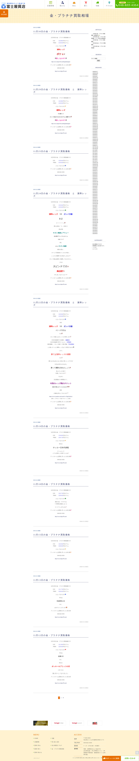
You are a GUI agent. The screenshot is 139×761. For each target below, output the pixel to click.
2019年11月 (95, 126)
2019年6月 (95, 132)
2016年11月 (95, 164)
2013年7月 (95, 227)
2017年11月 (95, 148)
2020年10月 (95, 109)
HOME (36, 738)
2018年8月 (95, 142)
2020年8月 (95, 112)
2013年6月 (95, 228)
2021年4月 (95, 99)
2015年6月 (95, 191)
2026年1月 (95, 71)
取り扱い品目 (55, 742)
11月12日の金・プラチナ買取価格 (51, 635)
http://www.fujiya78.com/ (61, 71)
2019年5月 (95, 134)
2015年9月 (95, 186)
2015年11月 (95, 183)
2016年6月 (95, 172)
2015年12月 (95, 181)
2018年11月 (95, 140)
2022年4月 (95, 92)
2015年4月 (95, 194)
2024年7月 (95, 82)
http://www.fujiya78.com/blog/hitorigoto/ (60, 61)
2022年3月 (95, 93)
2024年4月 (95, 87)
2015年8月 (95, 187)
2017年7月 (95, 151)
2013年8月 (95, 225)
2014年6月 (95, 210)
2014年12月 (95, 200)
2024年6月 (95, 84)
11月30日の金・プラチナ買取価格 (51, 31)
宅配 (53, 738)
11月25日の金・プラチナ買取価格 (51, 151)
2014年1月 (95, 217)
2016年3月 (95, 176)
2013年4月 (95, 232)
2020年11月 (95, 107)
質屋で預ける (38, 752)
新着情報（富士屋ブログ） (99, 245)
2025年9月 (95, 74)
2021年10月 (95, 95)
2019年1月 (95, 137)
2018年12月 (95, 139)
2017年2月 (95, 159)
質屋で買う (37, 749)
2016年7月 (95, 170)
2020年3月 (95, 120)
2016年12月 (95, 162)
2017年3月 (95, 158)
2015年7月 (95, 189)
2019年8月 (95, 131)
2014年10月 (95, 203)
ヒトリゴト (95, 249)
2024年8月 (95, 81)
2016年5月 (95, 173)
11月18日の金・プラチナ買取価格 (51, 484)
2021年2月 (95, 103)
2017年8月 (95, 150)
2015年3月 (95, 195)
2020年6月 (95, 115)
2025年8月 (95, 76)
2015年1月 (95, 199)
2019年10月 (95, 128)
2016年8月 (95, 169)
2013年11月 (95, 221)
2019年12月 (95, 125)
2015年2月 (95, 197)
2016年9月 (95, 167)
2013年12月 (95, 219)
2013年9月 (95, 224)
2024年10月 (95, 77)
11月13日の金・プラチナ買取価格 (51, 580)
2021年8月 (95, 96)
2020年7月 (95, 114)
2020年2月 (95, 121)
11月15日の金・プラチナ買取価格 (51, 535)
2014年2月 (95, 216)
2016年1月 (95, 180)
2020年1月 (95, 123)
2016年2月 (95, 178)
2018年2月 (95, 143)
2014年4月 (95, 213)
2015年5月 (95, 192)
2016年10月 (95, 165)
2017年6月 (95, 153)
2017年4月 (95, 156)
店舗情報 (36, 742)
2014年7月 (95, 208)
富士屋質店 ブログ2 (97, 244)
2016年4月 (95, 175)
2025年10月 (95, 73)
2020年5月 (95, 117)
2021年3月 (95, 101)
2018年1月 (95, 145)
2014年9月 (95, 205)
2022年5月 (95, 90)
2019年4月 (95, 136)
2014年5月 (95, 211)
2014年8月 (95, 206)
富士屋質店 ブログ (57, 745)
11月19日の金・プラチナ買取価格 (51, 426)
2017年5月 (95, 154)
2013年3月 (95, 233)
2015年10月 (95, 184)
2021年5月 (95, 98)
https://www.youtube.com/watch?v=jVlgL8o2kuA (60, 396)
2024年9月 (95, 79)
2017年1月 (95, 161)
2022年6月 (95, 88)
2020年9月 (95, 110)
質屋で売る (37, 745)
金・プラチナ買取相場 (58, 749)
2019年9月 (95, 129)
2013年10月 (95, 222)
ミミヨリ (95, 247)
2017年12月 (95, 147)
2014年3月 (95, 214)
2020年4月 (95, 118)
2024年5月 (95, 85)
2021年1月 (95, 104)
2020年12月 (95, 106)
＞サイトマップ (36, 758)
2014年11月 (95, 202)
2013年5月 (95, 230)
